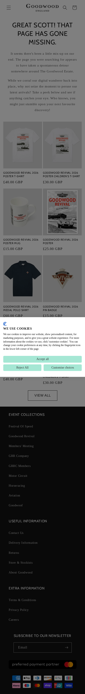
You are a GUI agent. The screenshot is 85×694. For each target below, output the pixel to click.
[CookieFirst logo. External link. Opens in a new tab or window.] (5, 324)
